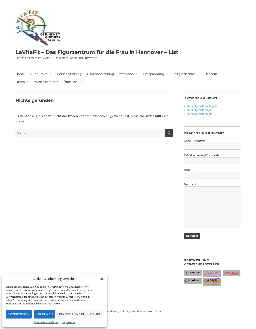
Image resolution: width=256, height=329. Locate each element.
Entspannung (153, 74)
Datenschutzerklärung (47, 322)
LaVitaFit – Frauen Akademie (37, 82)
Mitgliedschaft (184, 74)
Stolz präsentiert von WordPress (141, 311)
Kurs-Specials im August (202, 106)
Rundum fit (39, 74)
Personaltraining (69, 74)
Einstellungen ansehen (80, 314)
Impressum (68, 322)
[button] (101, 279)
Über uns (70, 82)
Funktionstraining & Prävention (110, 74)
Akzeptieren (19, 314)
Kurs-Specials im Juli (199, 110)
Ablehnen (44, 314)
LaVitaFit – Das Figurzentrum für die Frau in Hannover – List (97, 52)
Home (20, 74)
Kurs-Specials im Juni (200, 114)
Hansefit (210, 74)
